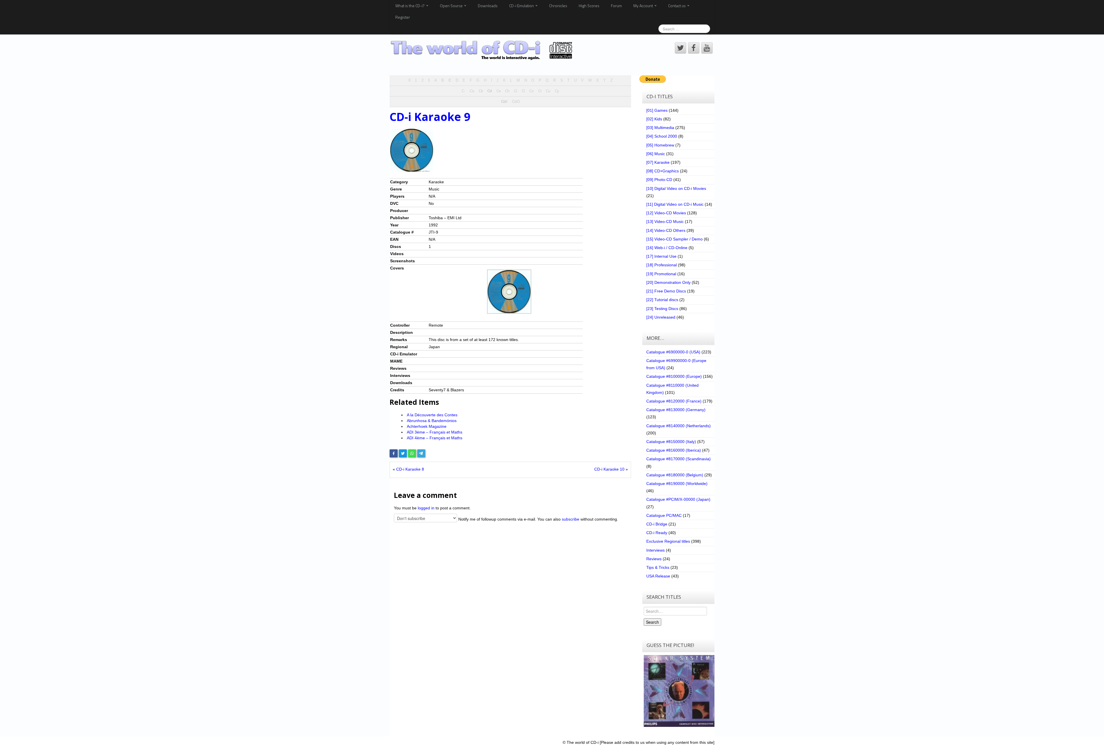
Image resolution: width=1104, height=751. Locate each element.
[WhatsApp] (412, 453)
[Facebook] (394, 453)
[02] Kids (654, 119)
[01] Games (657, 110)
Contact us (677, 6)
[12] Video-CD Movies (666, 213)
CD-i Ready (656, 532)
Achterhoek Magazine (426, 426)
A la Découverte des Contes (432, 415)
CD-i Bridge (656, 524)
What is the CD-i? (410, 6)
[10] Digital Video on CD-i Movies (676, 188)
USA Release (658, 576)
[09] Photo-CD (659, 179)
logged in (426, 508)
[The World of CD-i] (483, 50)
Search (652, 622)
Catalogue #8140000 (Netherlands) (678, 425)
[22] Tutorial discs (662, 299)
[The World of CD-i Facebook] (693, 48)
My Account (643, 6)
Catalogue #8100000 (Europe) (674, 376)
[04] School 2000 (661, 136)
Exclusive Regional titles (668, 541)
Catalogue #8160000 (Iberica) (673, 450)
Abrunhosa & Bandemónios (432, 420)
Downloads (488, 6)
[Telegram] (421, 453)
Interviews (655, 550)
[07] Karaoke (658, 162)
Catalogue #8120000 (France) (674, 401)
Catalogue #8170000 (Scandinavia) (678, 459)
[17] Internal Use (661, 256)
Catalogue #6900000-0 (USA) (673, 352)
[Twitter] (403, 453)
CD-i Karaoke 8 (410, 469)
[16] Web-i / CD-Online (666, 247)
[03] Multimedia (660, 127)
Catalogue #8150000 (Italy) (671, 441)
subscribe (570, 519)
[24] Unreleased (660, 317)
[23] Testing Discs (662, 308)
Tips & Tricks (657, 567)
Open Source (451, 6)
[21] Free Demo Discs (666, 291)
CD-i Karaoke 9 (430, 116)
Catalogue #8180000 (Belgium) (674, 475)
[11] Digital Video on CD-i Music (675, 204)
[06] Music (655, 153)
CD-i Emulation (522, 6)
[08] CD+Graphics (662, 171)
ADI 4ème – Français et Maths (434, 438)
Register (402, 17)
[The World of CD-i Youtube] (707, 48)
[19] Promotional (661, 273)
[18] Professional (661, 265)
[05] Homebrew (660, 145)
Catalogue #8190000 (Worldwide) (677, 483)
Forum (616, 6)
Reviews (654, 558)
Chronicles (558, 6)
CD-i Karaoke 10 (609, 469)
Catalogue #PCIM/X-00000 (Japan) (678, 499)
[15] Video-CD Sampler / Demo (674, 239)
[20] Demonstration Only (668, 282)
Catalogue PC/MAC (664, 515)
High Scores (589, 6)
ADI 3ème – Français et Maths (434, 432)
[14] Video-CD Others (665, 230)
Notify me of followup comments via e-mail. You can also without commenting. (537, 519)
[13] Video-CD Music (665, 221)
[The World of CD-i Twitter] (680, 48)
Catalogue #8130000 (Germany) (676, 409)
